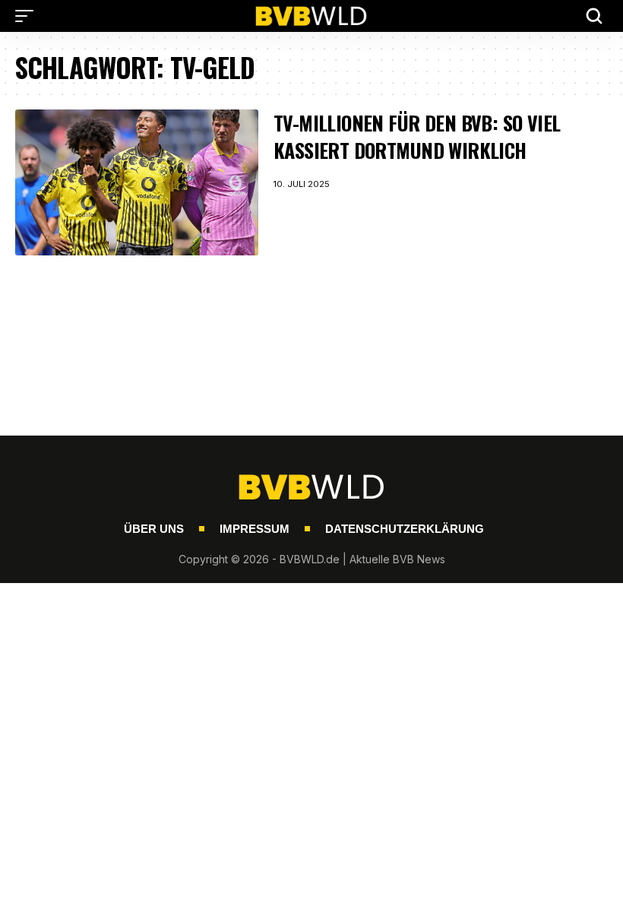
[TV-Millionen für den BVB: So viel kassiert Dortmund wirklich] (136, 182)
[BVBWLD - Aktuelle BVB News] (311, 16)
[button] (28, 16)
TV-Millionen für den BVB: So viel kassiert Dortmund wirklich (417, 136)
